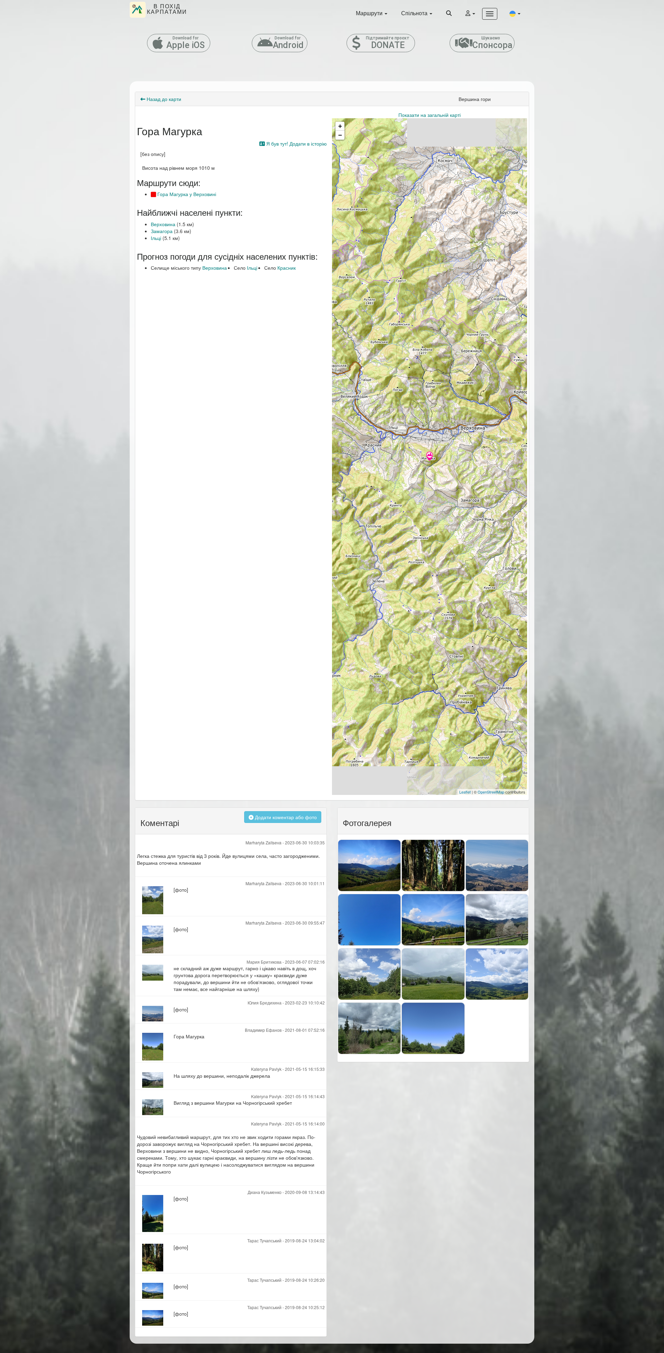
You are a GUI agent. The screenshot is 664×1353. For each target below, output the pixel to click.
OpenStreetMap (491, 792)
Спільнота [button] (415, 13)
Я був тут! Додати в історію (296, 143)
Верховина (163, 224)
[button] (515, 13)
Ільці (156, 237)
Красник (286, 267)
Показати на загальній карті (429, 114)
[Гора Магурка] (429, 457)
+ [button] (340, 126)
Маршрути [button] (370, 13)
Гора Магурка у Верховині (186, 194)
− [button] (340, 135)
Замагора (162, 231)
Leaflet (465, 792)
